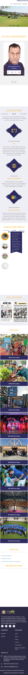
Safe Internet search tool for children (11, 561)
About (16, 636)
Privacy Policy (18, 645)
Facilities (3, 636)
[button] (9, 25)
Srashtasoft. (21, 672)
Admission (3, 633)
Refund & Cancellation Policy (20, 648)
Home (16, 633)
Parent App (24, 3)
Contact (17, 642)
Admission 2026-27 (7, 555)
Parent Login (16, 3)
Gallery (16, 639)
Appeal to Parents (6, 558)
